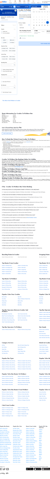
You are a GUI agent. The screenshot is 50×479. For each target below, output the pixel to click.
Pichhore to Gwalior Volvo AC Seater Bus (26, 364)
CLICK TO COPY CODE (7, 133)
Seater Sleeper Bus (21, 351)
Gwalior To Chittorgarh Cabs (7, 409)
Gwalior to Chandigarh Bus (7, 267)
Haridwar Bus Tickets (17, 455)
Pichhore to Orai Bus (43, 287)
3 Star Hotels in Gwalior (43, 347)
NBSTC (40, 458)
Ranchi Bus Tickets (16, 462)
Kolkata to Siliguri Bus (4, 453)
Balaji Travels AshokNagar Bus (8, 315)
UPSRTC (40, 433)
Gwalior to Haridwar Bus (30, 451)
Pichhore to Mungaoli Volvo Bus (8, 398)
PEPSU (40, 452)
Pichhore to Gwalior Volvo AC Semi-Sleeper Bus (27, 362)
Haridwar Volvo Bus (43, 398)
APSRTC (40, 429)
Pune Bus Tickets (16, 448)
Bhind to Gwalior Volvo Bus (44, 368)
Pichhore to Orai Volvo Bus (23, 398)
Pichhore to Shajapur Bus (44, 289)
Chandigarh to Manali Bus (5, 462)
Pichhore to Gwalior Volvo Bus (23, 396)
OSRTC (40, 436)
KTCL (40, 456)
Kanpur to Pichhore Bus (6, 285)
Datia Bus (20, 302)
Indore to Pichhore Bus (6, 281)
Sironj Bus (41, 298)
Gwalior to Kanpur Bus (30, 448)
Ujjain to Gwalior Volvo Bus (44, 364)
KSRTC (40, 447)
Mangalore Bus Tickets (17, 451)
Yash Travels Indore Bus (22, 313)
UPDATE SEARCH (45, 7)
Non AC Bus (4, 347)
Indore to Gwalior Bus (43, 265)
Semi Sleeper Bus (5, 351)
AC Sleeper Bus (21, 353)
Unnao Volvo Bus (42, 392)
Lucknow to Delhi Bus (4, 460)
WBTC (40, 449)
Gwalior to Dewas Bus (30, 460)
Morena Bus (4, 296)
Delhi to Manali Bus (3, 428)
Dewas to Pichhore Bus (6, 283)
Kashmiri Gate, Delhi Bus (44, 329)
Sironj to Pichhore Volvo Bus (7, 384)
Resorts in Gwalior (42, 353)
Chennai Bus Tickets (17, 433)
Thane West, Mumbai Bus (44, 335)
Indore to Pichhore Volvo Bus (7, 376)
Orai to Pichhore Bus (6, 289)
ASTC (40, 442)
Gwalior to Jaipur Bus (30, 432)
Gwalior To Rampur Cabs (7, 413)
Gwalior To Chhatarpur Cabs (7, 407)
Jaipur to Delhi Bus (3, 430)
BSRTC (40, 451)
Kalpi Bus (41, 302)
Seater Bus (4, 349)
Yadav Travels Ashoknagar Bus (8, 322)
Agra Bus (19, 296)
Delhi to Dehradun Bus (4, 437)
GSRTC (40, 444)
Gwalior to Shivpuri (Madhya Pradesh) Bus (34, 440)
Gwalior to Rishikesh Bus (7, 265)
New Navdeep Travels (19, 166)
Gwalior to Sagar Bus (22, 269)
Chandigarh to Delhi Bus (4, 432)
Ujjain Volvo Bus (42, 396)
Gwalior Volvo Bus (42, 394)
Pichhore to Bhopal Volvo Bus (23, 392)
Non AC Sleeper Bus (22, 347)
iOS (29, 141)
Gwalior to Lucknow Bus (30, 437)
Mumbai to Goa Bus (4, 435)
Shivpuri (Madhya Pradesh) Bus (24, 298)
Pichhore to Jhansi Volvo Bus (7, 400)
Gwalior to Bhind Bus (30, 446)
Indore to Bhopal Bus (4, 449)
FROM (1, 4)
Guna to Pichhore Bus (22, 285)
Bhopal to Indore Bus (4, 455)
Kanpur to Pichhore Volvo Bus (23, 380)
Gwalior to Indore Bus (30, 428)
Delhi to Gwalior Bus (43, 267)
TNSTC (40, 431)
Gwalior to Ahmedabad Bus (31, 458)
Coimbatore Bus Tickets (17, 439)
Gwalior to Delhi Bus (30, 430)
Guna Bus (4, 298)
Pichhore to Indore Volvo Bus (7, 392)
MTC (40, 459)
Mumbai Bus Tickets (17, 440)
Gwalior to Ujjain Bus (30, 435)
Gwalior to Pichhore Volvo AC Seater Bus (10, 364)
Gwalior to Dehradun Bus (31, 455)
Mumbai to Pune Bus (4, 458)
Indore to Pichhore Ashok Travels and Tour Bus (11, 329)
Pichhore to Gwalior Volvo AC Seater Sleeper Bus (27, 360)
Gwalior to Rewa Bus (30, 449)
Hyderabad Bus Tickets (17, 432)
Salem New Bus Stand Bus (44, 337)
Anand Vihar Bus (42, 333)
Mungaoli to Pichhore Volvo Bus (24, 382)
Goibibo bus (8, 141)
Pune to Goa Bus (3, 456)
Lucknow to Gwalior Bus (44, 271)
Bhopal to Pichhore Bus (22, 281)
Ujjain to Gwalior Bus (43, 269)
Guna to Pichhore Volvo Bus (7, 382)
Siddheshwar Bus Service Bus (7, 318)
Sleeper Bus (20, 349)
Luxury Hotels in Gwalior (44, 351)
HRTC (40, 438)
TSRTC (40, 435)
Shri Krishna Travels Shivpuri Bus (8, 320)
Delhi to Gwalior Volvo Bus (44, 362)
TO (16, 4)
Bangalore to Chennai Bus (5, 440)
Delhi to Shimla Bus (4, 451)
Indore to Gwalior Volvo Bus (44, 360)
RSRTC (40, 445)
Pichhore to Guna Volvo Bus (23, 394)
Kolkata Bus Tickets (17, 444)
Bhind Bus (20, 304)
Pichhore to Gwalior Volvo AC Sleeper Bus (26, 366)
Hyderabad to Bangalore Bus (5, 442)
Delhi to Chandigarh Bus (4, 439)
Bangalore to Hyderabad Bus (5, 444)
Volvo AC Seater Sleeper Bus (23, 345)
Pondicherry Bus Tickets (17, 446)
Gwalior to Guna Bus (30, 439)
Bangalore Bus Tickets (17, 430)
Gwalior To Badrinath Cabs (23, 413)
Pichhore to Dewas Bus (43, 283)
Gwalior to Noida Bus (30, 456)
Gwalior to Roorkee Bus (22, 271)
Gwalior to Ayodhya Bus (6, 271)
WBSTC (40, 454)
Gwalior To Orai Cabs (22, 411)
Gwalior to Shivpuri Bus (30, 442)
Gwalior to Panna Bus (22, 273)
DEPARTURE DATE (34, 4)
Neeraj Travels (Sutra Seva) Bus (24, 315)
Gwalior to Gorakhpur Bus (23, 265)
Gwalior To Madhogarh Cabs (7, 415)
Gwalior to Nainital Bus (6, 273)
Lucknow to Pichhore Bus (23, 289)
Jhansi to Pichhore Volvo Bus (7, 380)
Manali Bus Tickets (16, 442)
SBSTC (40, 440)
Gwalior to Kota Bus (30, 444)
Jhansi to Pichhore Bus (22, 283)
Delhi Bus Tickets (16, 435)
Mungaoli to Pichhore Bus (7, 287)
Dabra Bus (4, 304)
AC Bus (3, 345)
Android (27, 141)
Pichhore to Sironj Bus (43, 285)
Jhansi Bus (4, 302)
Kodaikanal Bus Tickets (17, 453)
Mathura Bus (20, 300)
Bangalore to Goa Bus (4, 433)
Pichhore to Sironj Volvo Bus (7, 396)
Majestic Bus (41, 331)
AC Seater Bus (5, 353)
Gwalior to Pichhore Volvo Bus (23, 378)
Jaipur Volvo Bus (42, 400)
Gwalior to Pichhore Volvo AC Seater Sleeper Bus (11, 360)
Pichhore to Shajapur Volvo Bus (24, 400)
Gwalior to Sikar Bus (22, 267)
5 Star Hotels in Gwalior (43, 349)
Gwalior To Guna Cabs (22, 415)
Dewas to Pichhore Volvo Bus (7, 378)
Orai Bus (41, 300)
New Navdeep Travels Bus (7, 313)
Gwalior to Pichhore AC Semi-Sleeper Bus (10, 368)
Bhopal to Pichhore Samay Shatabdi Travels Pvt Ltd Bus (28, 329)
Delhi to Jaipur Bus (3, 446)
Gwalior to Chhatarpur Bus (7, 269)
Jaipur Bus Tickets (16, 458)
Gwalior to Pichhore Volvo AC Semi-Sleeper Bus (11, 362)
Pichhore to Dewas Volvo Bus (7, 394)
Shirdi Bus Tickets (16, 437)
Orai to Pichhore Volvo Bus (23, 384)
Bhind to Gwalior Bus (43, 273)
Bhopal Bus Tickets (16, 460)
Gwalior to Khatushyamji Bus (31, 462)
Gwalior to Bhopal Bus (30, 433)
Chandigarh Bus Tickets (17, 456)
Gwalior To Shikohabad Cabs (23, 409)
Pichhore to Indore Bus (43, 281)
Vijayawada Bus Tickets (17, 449)
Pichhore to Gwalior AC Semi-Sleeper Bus (26, 368)
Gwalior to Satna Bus (30, 453)
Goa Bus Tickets (16, 428)
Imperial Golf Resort (43, 345)
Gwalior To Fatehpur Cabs (23, 407)
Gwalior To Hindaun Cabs (7, 411)
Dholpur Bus (4, 300)
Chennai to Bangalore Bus (5, 448)
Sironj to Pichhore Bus (22, 287)
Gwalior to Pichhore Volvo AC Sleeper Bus (10, 366)
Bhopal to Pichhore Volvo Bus (23, 376)
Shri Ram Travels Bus (22, 318)
